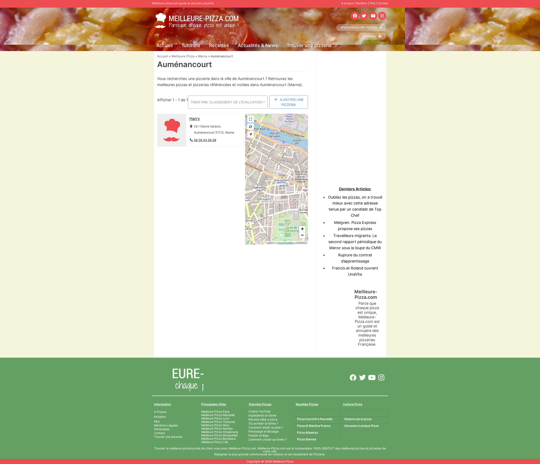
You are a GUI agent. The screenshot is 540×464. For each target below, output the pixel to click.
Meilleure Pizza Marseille (218, 415)
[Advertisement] (355, 114)
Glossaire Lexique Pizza (361, 425)
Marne (202, 56)
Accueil (164, 45)
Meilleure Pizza (182, 56)
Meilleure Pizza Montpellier (219, 435)
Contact (383, 3)
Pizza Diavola (306, 439)
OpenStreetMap (286, 242)
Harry (194, 118)
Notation (361, 3)
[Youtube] (373, 16)
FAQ (372, 3)
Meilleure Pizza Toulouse (218, 421)
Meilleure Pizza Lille (214, 442)
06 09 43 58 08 (205, 140)
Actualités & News (258, 45)
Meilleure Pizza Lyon (215, 418)
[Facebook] (355, 16)
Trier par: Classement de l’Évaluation (226, 102)
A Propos (160, 412)
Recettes (219, 45)
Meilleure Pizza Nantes (217, 428)
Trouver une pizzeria (309, 45)
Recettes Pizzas (307, 404)
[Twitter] (364, 16)
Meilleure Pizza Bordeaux (218, 438)
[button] (302, 229)
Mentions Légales (166, 425)
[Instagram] (382, 16)
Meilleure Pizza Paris (215, 411)
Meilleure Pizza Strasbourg (219, 432)
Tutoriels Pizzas (259, 404)
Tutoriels (190, 45)
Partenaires (162, 429)
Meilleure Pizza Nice (215, 425)
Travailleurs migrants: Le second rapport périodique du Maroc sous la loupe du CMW (355, 241)
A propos (347, 3)
